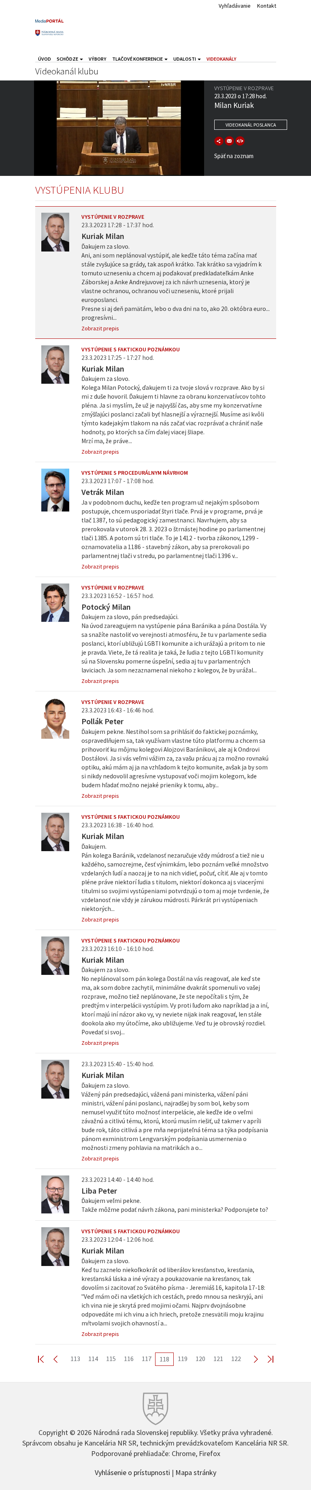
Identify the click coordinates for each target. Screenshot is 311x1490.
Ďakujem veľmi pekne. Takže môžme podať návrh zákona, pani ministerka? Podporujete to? (174, 1205)
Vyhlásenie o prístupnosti (132, 1472)
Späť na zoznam (233, 156)
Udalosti (185, 59)
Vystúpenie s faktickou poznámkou (130, 349)
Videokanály (221, 59)
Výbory (98, 59)
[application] (119, 128)
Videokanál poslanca (251, 125)
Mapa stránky (195, 1472)
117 (146, 1359)
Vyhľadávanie (235, 5)
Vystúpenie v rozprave (112, 216)
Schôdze (68, 59)
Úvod (44, 59)
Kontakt (266, 5)
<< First (45, 1359)
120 (200, 1359)
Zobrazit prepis (100, 328)
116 (129, 1359)
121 (218, 1359)
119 (182, 1359)
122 (236, 1359)
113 (75, 1359)
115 (111, 1359)
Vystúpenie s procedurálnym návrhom (134, 472)
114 (93, 1359)
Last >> (265, 1359)
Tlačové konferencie (138, 59)
